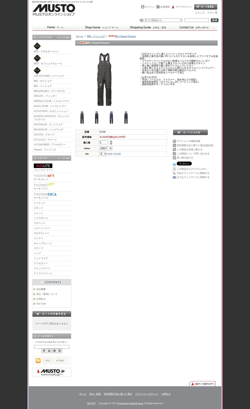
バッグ (37, 253)
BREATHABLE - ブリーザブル (49, 91)
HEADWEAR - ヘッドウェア (48, 129)
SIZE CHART (114, 154)
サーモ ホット (41, 179)
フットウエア (41, 258)
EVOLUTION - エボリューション (51, 111)
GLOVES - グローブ (44, 134)
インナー (38, 238)
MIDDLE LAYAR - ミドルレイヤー (52, 101)
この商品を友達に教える (190, 149)
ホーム (102, 27)
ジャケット (40, 203)
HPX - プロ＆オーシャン (46, 51)
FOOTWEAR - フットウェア (48, 124)
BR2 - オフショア (43, 81)
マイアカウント (184, 6)
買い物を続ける (185, 157)
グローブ (38, 248)
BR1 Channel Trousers (125, 36)
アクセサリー (41, 263)
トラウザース (41, 218)
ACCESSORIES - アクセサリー (50, 144)
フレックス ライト (43, 170)
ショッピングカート (205, 7)
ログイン (149, 6)
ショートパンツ (42, 228)
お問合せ (194, 27)
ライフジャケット (43, 273)
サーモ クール (41, 197)
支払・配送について (148, 27)
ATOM (59, 360)
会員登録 (165, 6)
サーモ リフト (41, 188)
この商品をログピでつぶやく (192, 169)
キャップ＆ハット (43, 243)
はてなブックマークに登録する (193, 177)
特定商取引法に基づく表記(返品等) (195, 145)
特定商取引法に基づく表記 (118, 394)
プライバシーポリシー (146, 394)
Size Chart (41, 303)
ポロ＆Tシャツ (41, 233)
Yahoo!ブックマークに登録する (193, 173)
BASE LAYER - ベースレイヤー (50, 106)
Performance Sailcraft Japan (130, 403)
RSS (47, 360)
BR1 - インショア (43, 86)
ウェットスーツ (42, 268)
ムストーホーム (55, 27)
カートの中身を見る (51, 314)
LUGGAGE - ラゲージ (45, 139)
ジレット (38, 213)
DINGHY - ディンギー (45, 96)
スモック (38, 208)
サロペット (40, 223)
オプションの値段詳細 (188, 141)
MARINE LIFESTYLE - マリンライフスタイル (52, 118)
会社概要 (41, 289)
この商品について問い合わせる (193, 153)
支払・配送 (95, 394)
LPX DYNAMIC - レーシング (49, 76)
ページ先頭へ (202, 383)
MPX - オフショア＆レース (48, 63)
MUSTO (91, 403)
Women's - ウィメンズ (45, 149)
